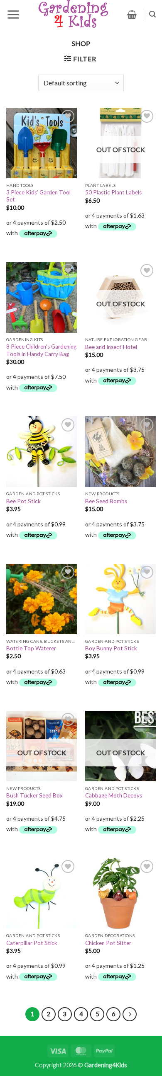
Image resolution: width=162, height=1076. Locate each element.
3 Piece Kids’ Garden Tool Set (38, 196)
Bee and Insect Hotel (111, 347)
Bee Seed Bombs (106, 501)
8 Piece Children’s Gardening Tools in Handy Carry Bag (41, 350)
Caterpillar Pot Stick (31, 943)
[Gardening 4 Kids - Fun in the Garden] (73, 14)
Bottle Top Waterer (31, 648)
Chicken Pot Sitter (108, 943)
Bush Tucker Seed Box (34, 795)
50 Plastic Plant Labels (113, 192)
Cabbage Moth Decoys (113, 795)
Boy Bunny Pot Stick (111, 648)
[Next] (130, 1014)
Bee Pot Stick (23, 501)
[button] (13, 14)
